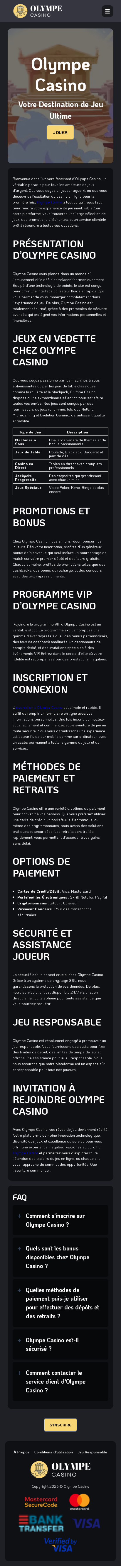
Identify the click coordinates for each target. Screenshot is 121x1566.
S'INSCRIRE (60, 1424)
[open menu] (107, 11)
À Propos (22, 1451)
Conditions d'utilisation (53, 1451)
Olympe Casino (49, 201)
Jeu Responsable (92, 1451)
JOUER (60, 132)
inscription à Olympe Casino (39, 707)
